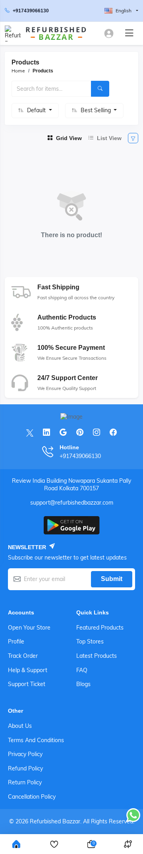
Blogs (83, 684)
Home (18, 71)
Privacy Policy (25, 754)
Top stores (90, 641)
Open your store (29, 627)
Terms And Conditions (36, 740)
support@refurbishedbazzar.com (71, 502)
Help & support (27, 670)
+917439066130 (31, 11)
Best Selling (96, 110)
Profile (16, 641)
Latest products (96, 655)
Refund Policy (25, 768)
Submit (111, 578)
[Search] (100, 89)
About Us (20, 725)
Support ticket (26, 684)
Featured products (100, 627)
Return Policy (25, 782)
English (123, 11)
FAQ (81, 670)
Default (37, 110)
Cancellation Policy (32, 796)
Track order (23, 655)
